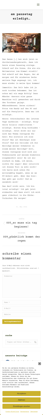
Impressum (33, 411)
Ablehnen (21, 400)
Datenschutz (24, 411)
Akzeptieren (21, 393)
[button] (39, 364)
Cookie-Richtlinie (12, 411)
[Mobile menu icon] (38, 4)
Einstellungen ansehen (21, 406)
